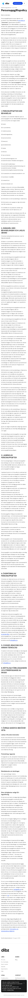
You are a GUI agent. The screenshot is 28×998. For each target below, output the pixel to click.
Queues (3, 966)
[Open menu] (24, 3)
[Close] (24, 983)
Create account (18, 3)
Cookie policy (4, 978)
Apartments (4, 969)
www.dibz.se (21, 20)
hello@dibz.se (14, 640)
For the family (4, 962)
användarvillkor (5, 634)
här (8, 895)
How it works (4, 964)
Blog (16, 959)
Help (2, 971)
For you (3, 959)
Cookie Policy (10, 990)
